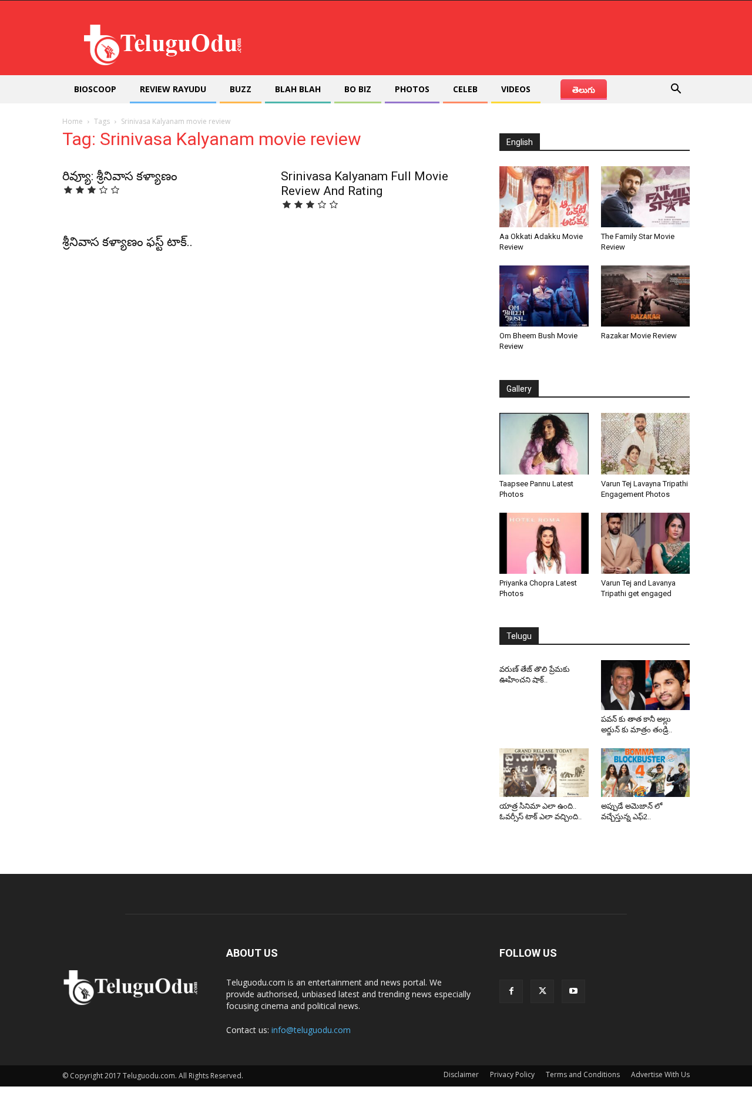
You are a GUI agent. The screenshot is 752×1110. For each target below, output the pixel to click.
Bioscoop (95, 89)
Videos (516, 89)
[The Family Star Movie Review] (645, 196)
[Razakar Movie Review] (645, 296)
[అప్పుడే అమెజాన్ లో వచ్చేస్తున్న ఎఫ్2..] (645, 773)
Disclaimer (461, 1074)
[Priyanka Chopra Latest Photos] (544, 543)
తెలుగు (583, 89)
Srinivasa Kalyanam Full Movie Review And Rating (364, 183)
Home (72, 121)
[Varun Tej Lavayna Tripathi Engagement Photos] (645, 443)
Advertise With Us (660, 1074)
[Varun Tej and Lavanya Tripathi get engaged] (645, 543)
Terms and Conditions (583, 1074)
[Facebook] (511, 991)
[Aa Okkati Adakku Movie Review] (544, 196)
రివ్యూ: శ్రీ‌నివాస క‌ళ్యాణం (119, 176)
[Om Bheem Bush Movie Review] (544, 296)
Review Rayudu (173, 89)
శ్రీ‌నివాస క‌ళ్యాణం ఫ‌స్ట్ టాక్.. (127, 242)
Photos (412, 89)
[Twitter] (542, 991)
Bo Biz (357, 89)
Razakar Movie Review (639, 335)
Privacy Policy (512, 1074)
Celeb (465, 89)
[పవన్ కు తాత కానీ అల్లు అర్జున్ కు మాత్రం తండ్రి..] (645, 685)
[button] (676, 90)
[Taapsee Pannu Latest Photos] (544, 443)
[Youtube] (573, 991)
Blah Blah (298, 89)
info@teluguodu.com (311, 1029)
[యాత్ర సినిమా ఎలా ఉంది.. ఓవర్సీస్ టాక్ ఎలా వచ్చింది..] (544, 773)
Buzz (240, 89)
